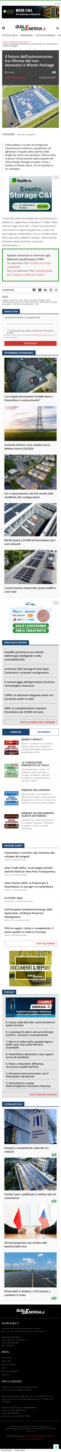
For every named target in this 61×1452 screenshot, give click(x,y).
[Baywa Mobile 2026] (30, 193)
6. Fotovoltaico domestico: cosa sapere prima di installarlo (29, 1055)
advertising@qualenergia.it (21, 1390)
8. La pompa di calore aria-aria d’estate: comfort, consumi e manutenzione (30, 1033)
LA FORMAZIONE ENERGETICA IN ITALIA (35, 764)
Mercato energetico (19, 42)
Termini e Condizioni (34, 1439)
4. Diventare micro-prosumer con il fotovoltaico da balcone (27, 1075)
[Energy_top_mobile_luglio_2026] (30, 11)
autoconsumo (16, 300)
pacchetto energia (48, 302)
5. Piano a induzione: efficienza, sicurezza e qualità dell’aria (25, 1065)
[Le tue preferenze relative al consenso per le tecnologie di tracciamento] (56, 1447)
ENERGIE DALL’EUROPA (35, 790)
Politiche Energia (45, 35)
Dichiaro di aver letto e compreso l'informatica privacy (30, 331)
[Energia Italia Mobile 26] (30, 618)
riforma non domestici (23, 304)
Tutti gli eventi (45, 943)
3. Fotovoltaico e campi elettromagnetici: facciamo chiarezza (28, 1084)
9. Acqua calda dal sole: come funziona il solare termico (30, 1024)
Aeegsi (5, 300)
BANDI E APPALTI (32, 739)
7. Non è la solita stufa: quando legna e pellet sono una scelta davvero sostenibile (29, 1044)
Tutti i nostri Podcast (43, 1094)
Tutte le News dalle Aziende (37, 722)
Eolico (4, 1368)
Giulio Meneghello (15, 77)
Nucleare (6, 1374)
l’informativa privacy (38, 335)
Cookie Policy (19, 1450)
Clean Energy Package (34, 300)
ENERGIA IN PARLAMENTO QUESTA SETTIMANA (37, 814)
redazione (30, 1431)
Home (5, 42)
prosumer (6, 304)
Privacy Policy (6, 1450)
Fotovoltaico (10, 35)
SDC (37, 304)
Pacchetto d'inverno (29, 302)
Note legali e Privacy (37, 1436)
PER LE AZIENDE (12, 1381)
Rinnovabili (26, 35)
